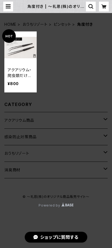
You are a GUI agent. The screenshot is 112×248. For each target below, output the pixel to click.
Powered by (50, 205)
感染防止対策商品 (20, 136)
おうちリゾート (35, 24)
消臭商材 (12, 170)
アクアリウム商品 (19, 120)
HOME (10, 24)
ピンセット (62, 24)
